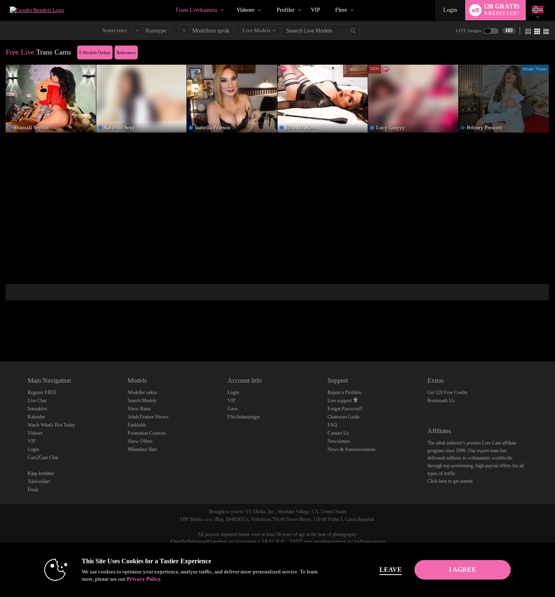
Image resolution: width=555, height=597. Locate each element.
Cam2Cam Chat (43, 457)
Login (450, 10)
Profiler (286, 10)
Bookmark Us (441, 400)
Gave (233, 409)
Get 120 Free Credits (447, 392)
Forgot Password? (345, 409)
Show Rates (139, 409)
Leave (390, 569)
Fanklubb (137, 425)
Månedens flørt (142, 449)
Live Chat (37, 400)
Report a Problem (344, 392)
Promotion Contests (147, 433)
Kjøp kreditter (41, 473)
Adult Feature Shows (148, 417)
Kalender (36, 417)
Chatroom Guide (343, 417)
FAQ (332, 425)
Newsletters (338, 441)
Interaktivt (37, 409)
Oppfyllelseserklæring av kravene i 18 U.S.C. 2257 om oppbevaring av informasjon (277, 541)
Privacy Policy (144, 579)
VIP (315, 10)
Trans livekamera (196, 10)
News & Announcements (351, 449)
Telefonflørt (39, 481)
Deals (33, 489)
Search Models (142, 400)
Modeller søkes (142, 392)
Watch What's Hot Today (51, 425)
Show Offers (140, 441)
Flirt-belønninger (244, 417)
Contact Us (338, 433)
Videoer (245, 10)
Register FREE (42, 392)
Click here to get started (450, 481)
